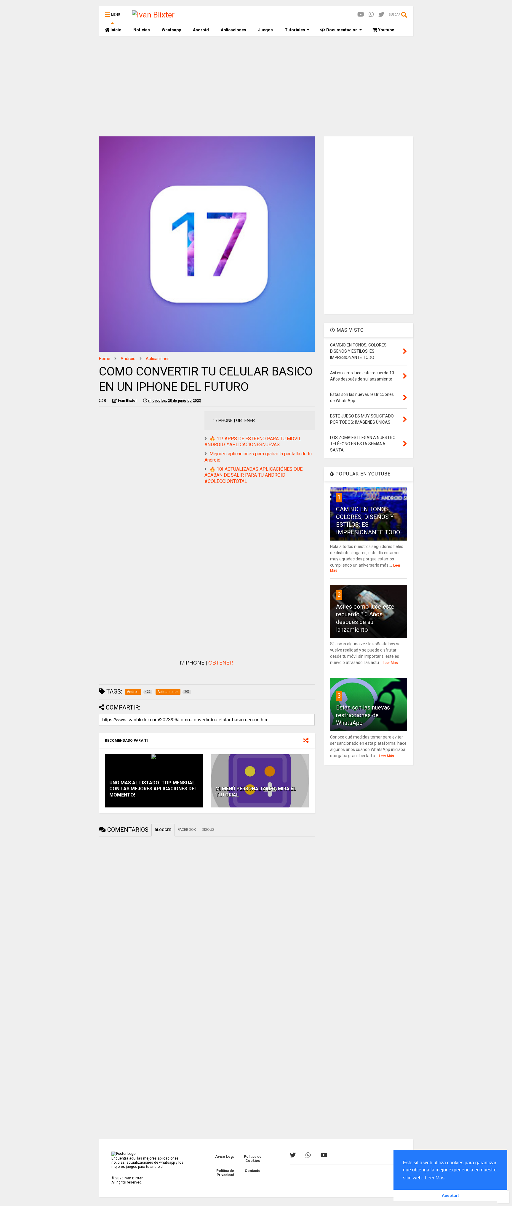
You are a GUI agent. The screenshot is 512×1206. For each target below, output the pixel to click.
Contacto (252, 1171)
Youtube (385, 30)
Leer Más (390, 663)
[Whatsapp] (371, 15)
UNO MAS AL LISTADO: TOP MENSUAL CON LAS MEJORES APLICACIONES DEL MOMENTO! (153, 789)
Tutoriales (295, 30)
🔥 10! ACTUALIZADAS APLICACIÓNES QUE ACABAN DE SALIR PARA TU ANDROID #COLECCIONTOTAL (253, 475)
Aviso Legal (225, 1157)
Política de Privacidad (225, 1173)
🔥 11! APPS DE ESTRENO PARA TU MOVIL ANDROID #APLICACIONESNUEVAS (252, 442)
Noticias (141, 30)
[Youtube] (360, 15)
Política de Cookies (253, 1159)
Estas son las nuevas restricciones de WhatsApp (363, 715)
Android (201, 30)
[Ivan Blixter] (153, 14)
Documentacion (341, 30)
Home (104, 358)
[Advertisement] (256, 86)
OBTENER (221, 663)
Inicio (115, 30)
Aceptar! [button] (450, 1195)
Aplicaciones (233, 30)
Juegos (265, 30)
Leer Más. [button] (435, 1177)
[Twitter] (381, 15)
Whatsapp (171, 30)
